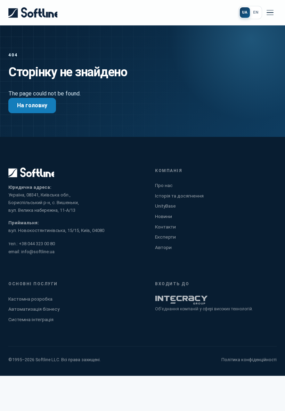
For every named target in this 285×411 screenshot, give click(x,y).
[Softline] (32, 12)
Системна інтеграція (31, 319)
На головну (32, 105)
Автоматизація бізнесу (33, 309)
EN (256, 12)
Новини (163, 216)
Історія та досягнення (179, 196)
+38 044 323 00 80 (37, 243)
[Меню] (270, 12)
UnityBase (165, 206)
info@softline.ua (38, 251)
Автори (163, 247)
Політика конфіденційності (249, 359)
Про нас (164, 185)
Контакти (165, 227)
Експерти (165, 237)
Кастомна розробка (30, 299)
